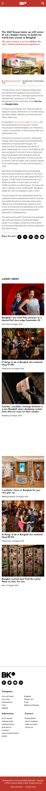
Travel (26, 702)
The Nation (34, 122)
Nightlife (5, 708)
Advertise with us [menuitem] (8, 724)
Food (4, 705)
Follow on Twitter (31, 724)
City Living (5, 699)
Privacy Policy (30, 787)
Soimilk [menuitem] (4, 736)
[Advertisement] (23, 18)
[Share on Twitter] (25, 237)
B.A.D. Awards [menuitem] (7, 718)
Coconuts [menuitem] (5, 730)
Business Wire (20, 122)
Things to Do (28, 699)
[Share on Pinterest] (31, 237)
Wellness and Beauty (31, 705)
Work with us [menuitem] (6, 727)
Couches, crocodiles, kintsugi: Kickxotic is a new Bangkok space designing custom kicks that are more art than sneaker (22, 409)
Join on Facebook (31, 721)
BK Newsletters (30, 718)
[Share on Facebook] (19, 237)
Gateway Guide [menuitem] (7, 721)
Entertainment (7, 702)
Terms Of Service (16, 787)
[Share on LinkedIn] (36, 237)
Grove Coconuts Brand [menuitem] (10, 733)
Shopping (27, 696)
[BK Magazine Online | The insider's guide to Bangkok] (23, 3)
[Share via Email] (42, 237)
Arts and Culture (8, 696)
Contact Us (29, 727)
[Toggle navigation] (3, 3)
